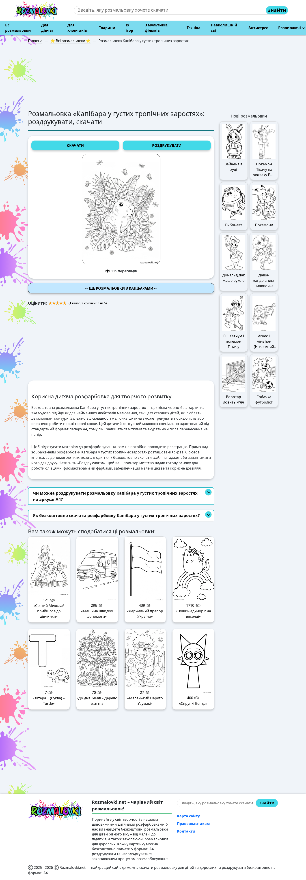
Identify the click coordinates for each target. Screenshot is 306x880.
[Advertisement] (153, 78)
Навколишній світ (224, 28)
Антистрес (258, 27)
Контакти (186, 831)
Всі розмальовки (18, 28)
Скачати (75, 145)
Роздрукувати (166, 145)
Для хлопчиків (77, 28)
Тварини (107, 27)
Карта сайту (188, 816)
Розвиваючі (289, 27)
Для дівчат (47, 28)
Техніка (193, 27)
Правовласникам (193, 823)
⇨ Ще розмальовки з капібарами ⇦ (121, 288)
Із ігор (129, 28)
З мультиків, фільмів (157, 28)
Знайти (277, 10)
